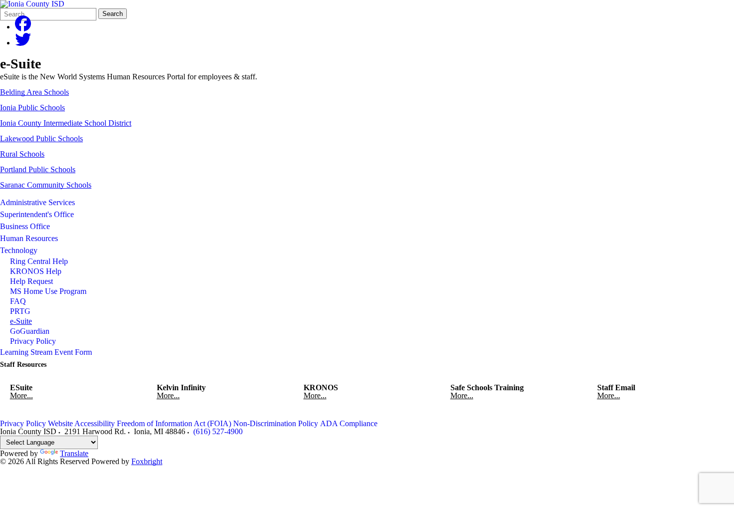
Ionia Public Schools (32, 107)
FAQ (18, 301)
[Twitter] (23, 42)
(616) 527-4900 (218, 431)
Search (112, 13)
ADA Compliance (348, 423)
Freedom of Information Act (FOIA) (174, 423)
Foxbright (146, 461)
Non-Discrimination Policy (275, 423)
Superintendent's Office (37, 214)
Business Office (25, 226)
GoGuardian (29, 331)
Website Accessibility (81, 423)
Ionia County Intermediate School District (65, 123)
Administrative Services (37, 202)
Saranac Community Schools (45, 185)
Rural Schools (22, 154)
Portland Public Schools (37, 169)
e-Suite (21, 321)
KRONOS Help (35, 271)
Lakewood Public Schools (41, 138)
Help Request (31, 281)
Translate (74, 453)
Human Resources (29, 238)
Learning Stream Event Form (46, 352)
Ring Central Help (39, 261)
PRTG (20, 311)
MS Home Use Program (48, 291)
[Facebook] (23, 26)
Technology (18, 250)
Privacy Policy (33, 341)
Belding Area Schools (34, 92)
